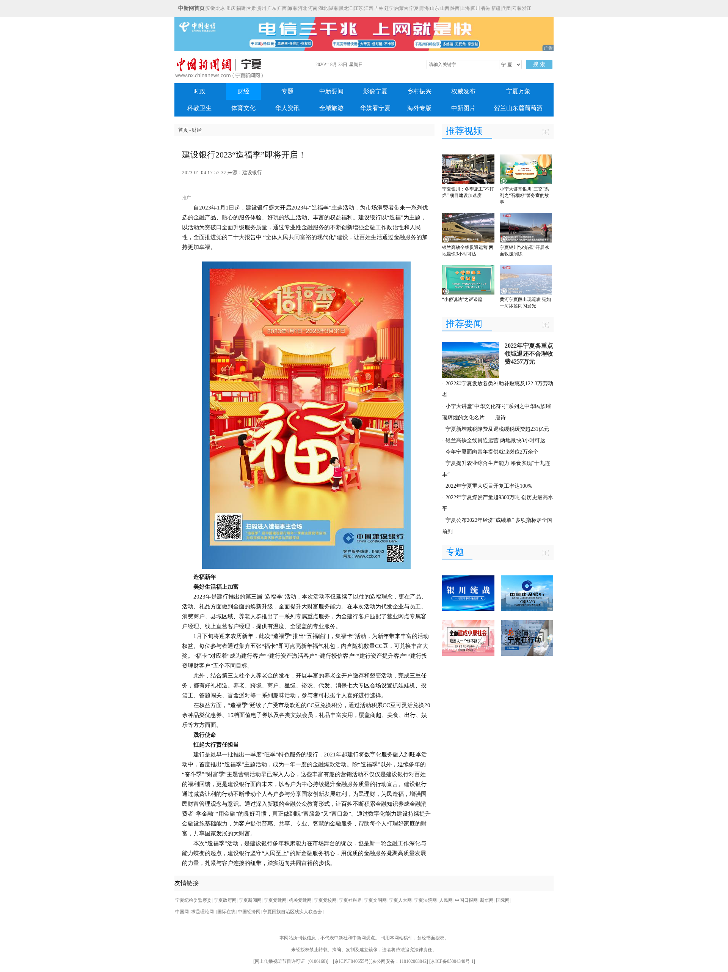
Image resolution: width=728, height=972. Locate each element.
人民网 (446, 900)
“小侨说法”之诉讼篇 (462, 299)
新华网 (487, 900)
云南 (516, 8)
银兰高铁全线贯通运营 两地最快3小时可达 (495, 440)
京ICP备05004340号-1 (452, 961)
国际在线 (226, 911)
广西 (282, 8)
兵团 (506, 8)
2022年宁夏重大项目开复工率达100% (489, 486)
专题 (287, 91)
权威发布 (463, 91)
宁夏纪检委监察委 (193, 900)
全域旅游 (331, 108)
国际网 (503, 900)
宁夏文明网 (375, 900)
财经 (243, 91)
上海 (465, 8)
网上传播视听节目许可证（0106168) (291, 961)
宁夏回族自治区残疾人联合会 (292, 911)
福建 (241, 8)
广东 (271, 8)
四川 (475, 8)
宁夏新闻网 (250, 900)
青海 (424, 8)
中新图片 (463, 108)
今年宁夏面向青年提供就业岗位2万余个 (492, 452)
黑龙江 (346, 8)
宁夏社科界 (350, 900)
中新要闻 (331, 91)
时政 (199, 91)
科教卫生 (199, 108)
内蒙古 (401, 8)
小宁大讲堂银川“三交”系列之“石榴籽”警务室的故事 (524, 195)
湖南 (333, 8)
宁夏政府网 (225, 900)
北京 (220, 8)
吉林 (378, 8)
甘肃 (251, 8)
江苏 (358, 8)
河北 (302, 8)
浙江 (526, 8)
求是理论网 (203, 911)
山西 (444, 8)
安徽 (210, 8)
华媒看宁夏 (375, 108)
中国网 (182, 911)
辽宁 (389, 8)
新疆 (495, 8)
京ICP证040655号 (351, 961)
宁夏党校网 (325, 900)
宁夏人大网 (400, 900)
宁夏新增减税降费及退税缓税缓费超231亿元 (497, 429)
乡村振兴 (419, 91)
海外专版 (419, 108)
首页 (183, 130)
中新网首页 (191, 8)
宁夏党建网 (275, 900)
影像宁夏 (375, 91)
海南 (292, 8)
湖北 (323, 8)
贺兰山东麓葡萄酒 (518, 108)
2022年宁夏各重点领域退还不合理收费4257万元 (529, 353)
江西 (368, 8)
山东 (434, 8)
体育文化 (243, 108)
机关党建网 (300, 900)
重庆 (230, 8)
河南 (312, 8)
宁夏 (414, 8)
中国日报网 (466, 900)
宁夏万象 (518, 91)
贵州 (261, 8)
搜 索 (539, 64)
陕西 (455, 8)
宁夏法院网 (425, 900)
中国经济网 (249, 911)
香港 (485, 8)
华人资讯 (287, 108)
